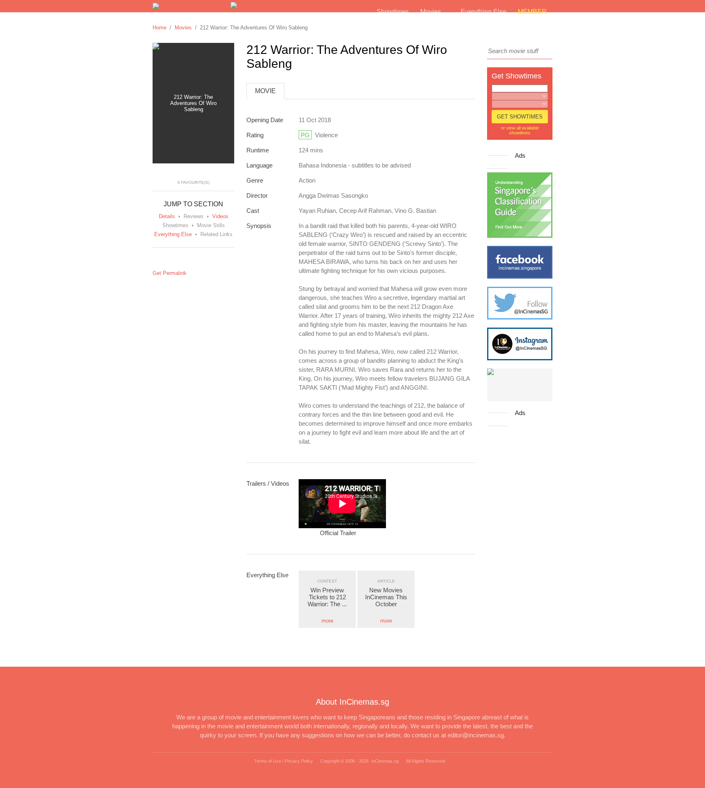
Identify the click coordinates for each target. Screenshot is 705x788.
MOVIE (265, 90)
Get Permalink (169, 273)
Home (159, 28)
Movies (183, 28)
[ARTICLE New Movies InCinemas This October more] (386, 574)
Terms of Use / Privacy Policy (283, 761)
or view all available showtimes (520, 130)
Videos (220, 216)
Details (167, 216)
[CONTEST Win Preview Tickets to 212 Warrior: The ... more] (328, 574)
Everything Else (173, 234)
